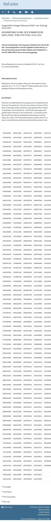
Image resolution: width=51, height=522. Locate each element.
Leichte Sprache (44, 512)
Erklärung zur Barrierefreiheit (40, 507)
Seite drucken (8, 507)
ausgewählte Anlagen (41, 18)
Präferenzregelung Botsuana (21, 18)
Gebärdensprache (44, 514)
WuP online (10, 3)
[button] (3, 11)
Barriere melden (44, 509)
